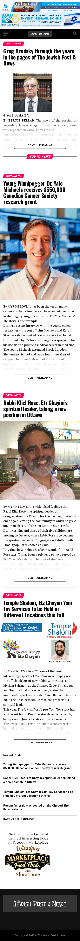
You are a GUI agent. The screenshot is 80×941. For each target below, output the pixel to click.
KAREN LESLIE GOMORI (19, 819)
